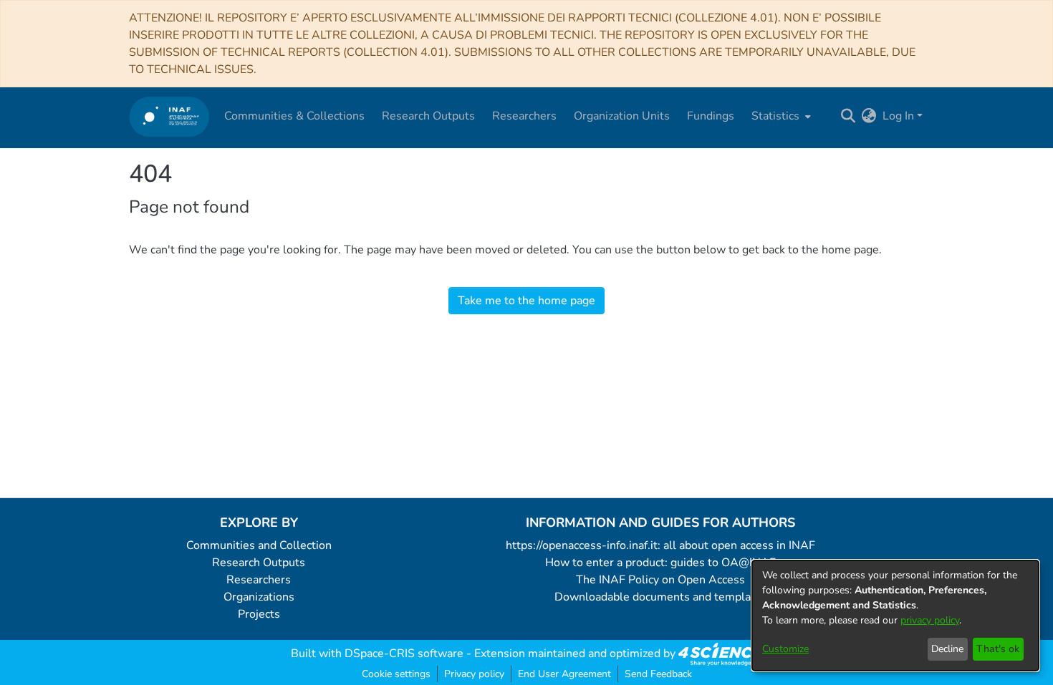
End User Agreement (564, 674)
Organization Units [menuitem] (622, 116)
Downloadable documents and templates (660, 597)
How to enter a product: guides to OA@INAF (660, 562)
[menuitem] (780, 116)
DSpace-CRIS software (404, 653)
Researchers (258, 580)
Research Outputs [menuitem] (428, 116)
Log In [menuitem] (898, 116)
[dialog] (895, 615)
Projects (259, 614)
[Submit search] (848, 116)
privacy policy (929, 620)
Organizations (258, 597)
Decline (947, 649)
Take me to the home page (526, 301)
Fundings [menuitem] (710, 116)
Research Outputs (258, 562)
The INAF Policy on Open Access (660, 580)
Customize (785, 649)
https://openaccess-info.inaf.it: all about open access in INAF (660, 545)
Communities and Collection (259, 545)
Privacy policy (474, 674)
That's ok (997, 649)
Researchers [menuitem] (524, 116)
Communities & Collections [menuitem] (294, 116)
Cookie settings (396, 674)
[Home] (169, 116)
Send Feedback (658, 674)
